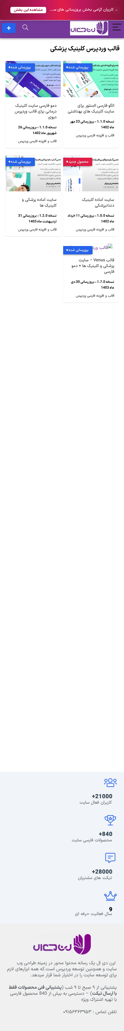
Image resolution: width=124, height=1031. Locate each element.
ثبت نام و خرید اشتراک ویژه (9, 28)
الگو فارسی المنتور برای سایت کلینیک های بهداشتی (91, 109)
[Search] (25, 28)
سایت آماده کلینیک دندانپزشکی (98, 203)
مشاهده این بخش (28, 10)
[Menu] (117, 28)
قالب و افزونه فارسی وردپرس (95, 135)
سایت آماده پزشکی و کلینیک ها (39, 203)
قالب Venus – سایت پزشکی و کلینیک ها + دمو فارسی (93, 266)
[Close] (116, 10)
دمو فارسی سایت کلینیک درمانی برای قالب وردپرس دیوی (36, 111)
